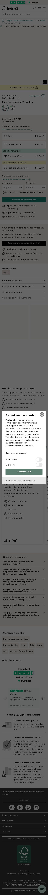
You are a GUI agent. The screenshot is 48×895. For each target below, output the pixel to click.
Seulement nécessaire (16, 453)
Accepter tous (24, 471)
